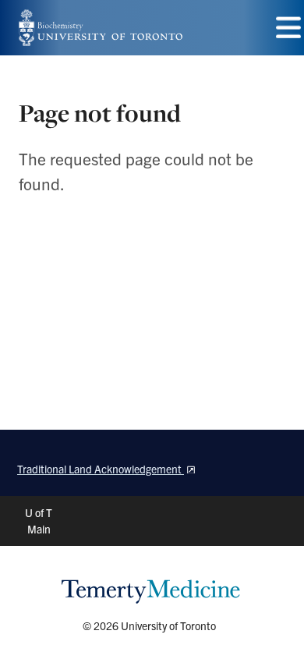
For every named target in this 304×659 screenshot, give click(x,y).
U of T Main (38, 520)
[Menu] (288, 27)
